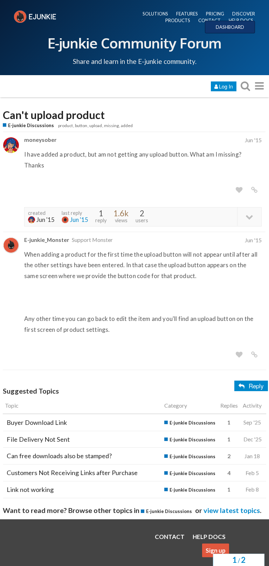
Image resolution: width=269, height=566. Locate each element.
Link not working (30, 489)
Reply (256, 385)
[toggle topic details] (249, 216)
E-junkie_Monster (46, 239)
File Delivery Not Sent (38, 439)
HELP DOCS (241, 20)
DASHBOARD (230, 27)
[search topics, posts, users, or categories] (245, 86)
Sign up (216, 550)
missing (111, 125)
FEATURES (187, 14)
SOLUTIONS (155, 14)
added (127, 125)
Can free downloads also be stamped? (59, 456)
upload (95, 125)
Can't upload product (54, 114)
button (81, 125)
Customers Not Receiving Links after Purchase (72, 472)
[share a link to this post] (254, 190)
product (65, 125)
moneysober (40, 139)
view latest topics (232, 510)
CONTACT (209, 20)
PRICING (215, 14)
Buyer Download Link (37, 422)
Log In (226, 86)
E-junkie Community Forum (134, 43)
